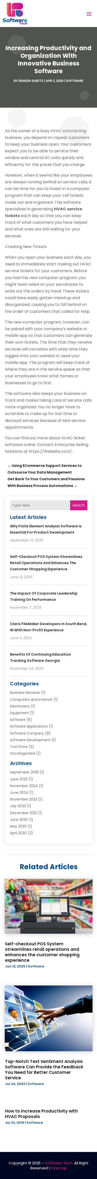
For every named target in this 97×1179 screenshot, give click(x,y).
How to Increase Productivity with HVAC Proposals (41, 1113)
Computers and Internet (31, 699)
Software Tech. (59, 1163)
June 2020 (19, 819)
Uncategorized (22, 753)
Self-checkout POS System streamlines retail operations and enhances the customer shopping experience (46, 563)
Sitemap (59, 1168)
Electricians (20, 706)
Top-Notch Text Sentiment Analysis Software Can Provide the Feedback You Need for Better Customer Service (44, 1069)
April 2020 (18, 832)
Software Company (27, 733)
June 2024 (19, 792)
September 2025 (24, 772)
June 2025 (19, 779)
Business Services (25, 692)
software (74, 80)
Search (79, 505)
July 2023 (18, 805)
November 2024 (24, 785)
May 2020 (18, 826)
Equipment (19, 712)
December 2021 (23, 812)
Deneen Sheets (30, 80)
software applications (29, 726)
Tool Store (19, 746)
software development (30, 739)
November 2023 (23, 799)
